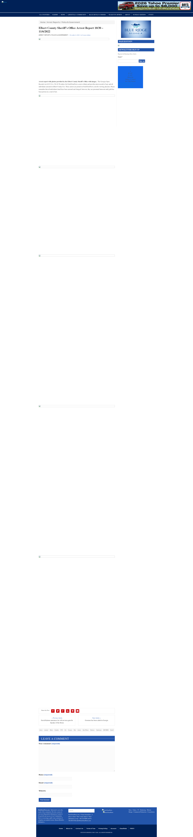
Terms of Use (90, 828)
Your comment (49, 744)
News (63, 15)
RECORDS (105, 730)
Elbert (55, 15)
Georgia (70, 730)
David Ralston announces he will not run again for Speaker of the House (57, 721)
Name (46, 775)
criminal (46, 730)
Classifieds (123, 828)
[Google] (62, 711)
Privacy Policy (103, 828)
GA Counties (44, 15)
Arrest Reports (53, 22)
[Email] (77, 711)
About (127, 15)
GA (65, 730)
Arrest (41, 730)
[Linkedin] (67, 711)
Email (46, 783)
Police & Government (71, 22)
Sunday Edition (139, 15)
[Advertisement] (136, 108)
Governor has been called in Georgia (96, 720)
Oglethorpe (99, 730)
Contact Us (79, 828)
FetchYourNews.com (74, 814)
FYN (62, 730)
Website (42, 791)
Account (113, 828)
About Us (69, 828)
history (79, 730)
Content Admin (86, 35)
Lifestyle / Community (77, 15)
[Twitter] (58, 711)
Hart (75, 730)
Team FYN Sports (115, 15)
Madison (92, 730)
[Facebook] (53, 711)
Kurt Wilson (85, 730)
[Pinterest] (72, 711)
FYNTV (151, 15)
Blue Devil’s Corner (97, 15)
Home (42, 22)
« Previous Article (57, 718)
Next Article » (96, 718)
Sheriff (111, 730)
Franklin (57, 730)
